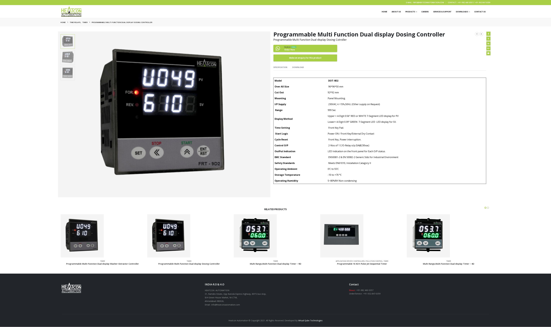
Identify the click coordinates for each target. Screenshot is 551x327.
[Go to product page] (82, 235)
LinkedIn (488, 43)
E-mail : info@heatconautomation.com (425, 2)
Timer (102, 261)
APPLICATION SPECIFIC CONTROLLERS (350, 261)
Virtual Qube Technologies (310, 320)
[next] (481, 34)
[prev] (477, 34)
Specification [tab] (280, 67)
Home (384, 11)
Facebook (488, 33)
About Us (396, 11)
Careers (425, 11)
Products (410, 11)
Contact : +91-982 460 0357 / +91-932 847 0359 (469, 2)
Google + (488, 48)
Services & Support (442, 11)
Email (488, 53)
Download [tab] (298, 67)
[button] (58, 114)
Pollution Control (374, 261)
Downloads (462, 11)
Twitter (488, 38)
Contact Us (480, 11)
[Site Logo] (71, 11)
